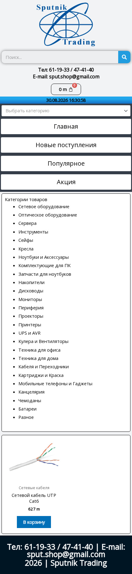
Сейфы (25, 240)
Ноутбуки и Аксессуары (43, 257)
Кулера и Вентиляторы (43, 341)
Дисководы (30, 290)
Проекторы (30, 316)
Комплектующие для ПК (44, 265)
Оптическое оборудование (47, 215)
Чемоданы (29, 400)
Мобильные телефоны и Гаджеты (55, 383)
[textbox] (63, 111)
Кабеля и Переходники (43, 366)
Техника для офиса (39, 350)
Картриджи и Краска (41, 375)
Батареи (27, 409)
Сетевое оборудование (43, 206)
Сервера (27, 223)
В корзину (34, 522)
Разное (26, 417)
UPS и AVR (29, 333)
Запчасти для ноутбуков (44, 274)
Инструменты (33, 232)
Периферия (31, 307)
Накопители (31, 282)
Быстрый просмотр (34, 476)
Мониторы (30, 299)
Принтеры (29, 324)
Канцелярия (31, 392)
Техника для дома (38, 358)
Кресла (25, 249)
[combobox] (66, 110)
